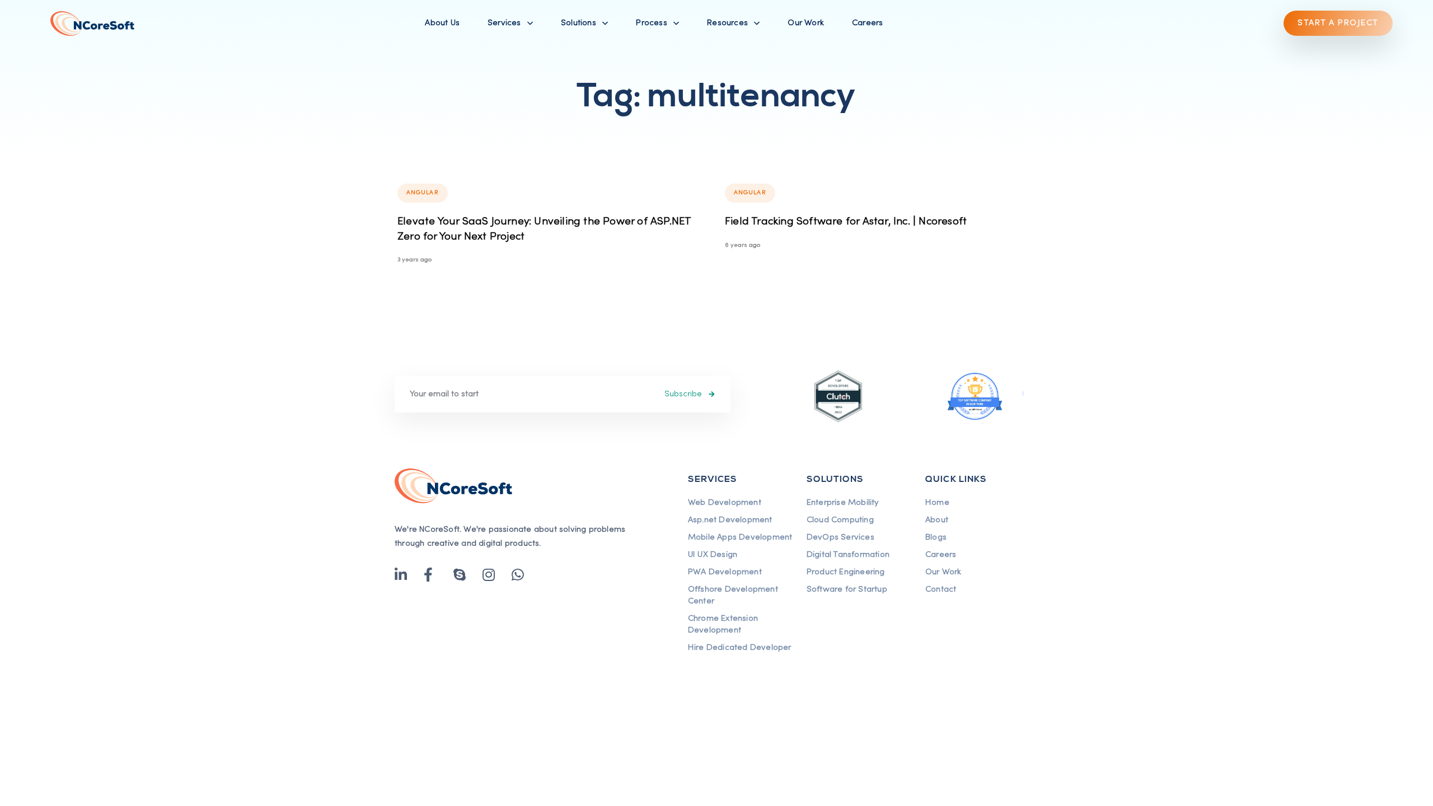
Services (504, 23)
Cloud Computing (840, 520)
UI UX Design (712, 555)
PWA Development (725, 572)
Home (937, 503)
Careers (867, 23)
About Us (442, 23)
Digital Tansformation (848, 555)
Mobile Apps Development (740, 537)
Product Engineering (846, 572)
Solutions (578, 23)
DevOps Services (840, 537)
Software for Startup (847, 589)
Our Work (806, 23)
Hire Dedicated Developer (740, 648)
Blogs (936, 537)
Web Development (724, 503)
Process (651, 23)
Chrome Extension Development (723, 624)
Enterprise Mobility (843, 503)
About (936, 520)
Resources (727, 23)
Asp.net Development (730, 520)
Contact (940, 589)
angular (422, 192)
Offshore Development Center (733, 595)
